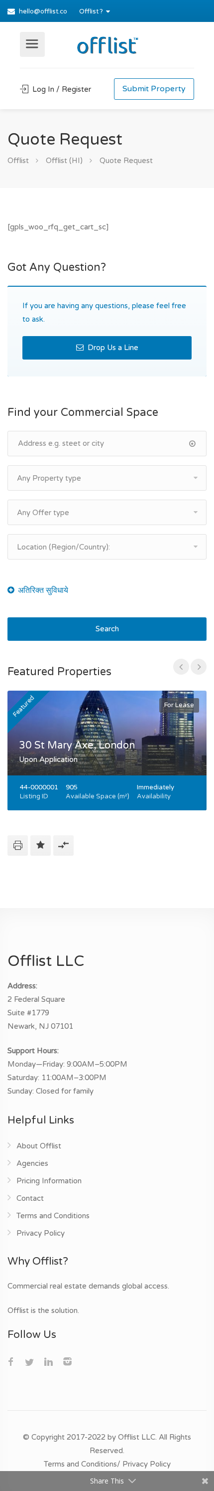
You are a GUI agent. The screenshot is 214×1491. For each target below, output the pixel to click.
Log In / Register (60, 89)
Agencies (32, 1163)
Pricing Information (49, 1180)
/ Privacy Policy (144, 1464)
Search (107, 628)
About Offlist (38, 1145)
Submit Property (154, 89)
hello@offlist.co (43, 11)
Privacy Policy (40, 1233)
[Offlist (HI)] (107, 43)
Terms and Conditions (53, 1215)
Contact (30, 1198)
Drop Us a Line (112, 347)
